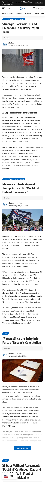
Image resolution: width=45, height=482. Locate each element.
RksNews (11, 43)
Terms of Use (9, 4)
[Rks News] (22, 8)
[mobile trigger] (4, 8)
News (6, 19)
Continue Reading (22, 448)
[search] (34, 8)
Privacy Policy (27, 2)
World (21, 19)
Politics (13, 19)
